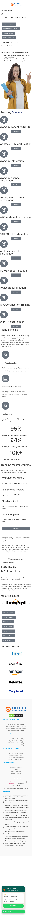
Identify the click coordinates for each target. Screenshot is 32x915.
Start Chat (13, 905)
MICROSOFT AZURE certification (12, 199)
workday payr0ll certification (9, 252)
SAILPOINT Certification (14, 234)
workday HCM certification (15, 143)
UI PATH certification (12, 321)
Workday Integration (12, 161)
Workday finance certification (10, 179)
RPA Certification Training (15, 304)
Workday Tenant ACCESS (15, 126)
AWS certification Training (15, 217)
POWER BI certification (13, 270)
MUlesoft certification (13, 287)
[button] (2, 604)
